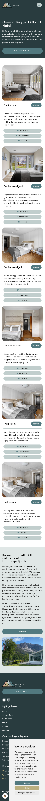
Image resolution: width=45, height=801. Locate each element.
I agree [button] (27, 783)
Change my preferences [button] (27, 793)
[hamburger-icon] (39, 5)
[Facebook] (4, 700)
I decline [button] (27, 788)
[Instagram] (8, 700)
